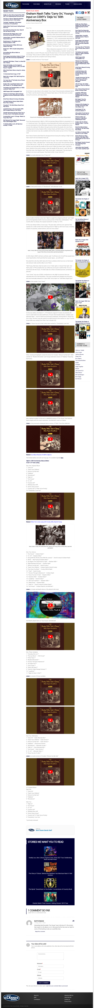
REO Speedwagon (79, 374)
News (37, 11)
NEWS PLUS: (30, 11)
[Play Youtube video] (50, 75)
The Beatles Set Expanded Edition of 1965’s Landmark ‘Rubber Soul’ (13, 88)
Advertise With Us (68, 995)
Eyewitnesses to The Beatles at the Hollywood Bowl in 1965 (12, 42)
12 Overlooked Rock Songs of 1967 (11, 74)
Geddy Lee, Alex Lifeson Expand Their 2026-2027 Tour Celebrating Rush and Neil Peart (14, 15)
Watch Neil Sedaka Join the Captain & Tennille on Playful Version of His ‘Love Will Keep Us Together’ (14, 66)
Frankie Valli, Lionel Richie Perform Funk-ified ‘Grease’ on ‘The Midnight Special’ (13, 84)
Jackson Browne (79, 354)
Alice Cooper (78, 352)
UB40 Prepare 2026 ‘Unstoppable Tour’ (12, 91)
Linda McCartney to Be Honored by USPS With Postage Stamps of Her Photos (13, 109)
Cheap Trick (78, 356)
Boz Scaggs (78, 376)
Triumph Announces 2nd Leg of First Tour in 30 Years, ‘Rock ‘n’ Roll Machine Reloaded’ (14, 113)
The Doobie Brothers (80, 360)
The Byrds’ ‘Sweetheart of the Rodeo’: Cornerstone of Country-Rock (12, 23)
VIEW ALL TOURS (79, 350)
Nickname (40, 963)
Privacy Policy (67, 1001)
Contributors (37, 999)
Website (39, 975)
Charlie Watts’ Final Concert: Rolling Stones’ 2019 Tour (50, 903)
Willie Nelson (78, 372)
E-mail (39, 969)
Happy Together (79, 366)
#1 (74, 921)
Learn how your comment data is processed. (57, 986)
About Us (36, 995)
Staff (35, 997)
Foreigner (77, 364)
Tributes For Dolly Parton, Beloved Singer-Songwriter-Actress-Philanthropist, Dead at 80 (13, 95)
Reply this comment (40, 931)
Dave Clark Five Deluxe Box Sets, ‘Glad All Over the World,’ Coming (13, 30)
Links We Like (67, 997)
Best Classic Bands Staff (35, 23)
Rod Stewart (78, 378)
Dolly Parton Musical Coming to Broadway (13, 99)
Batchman (39, 921)
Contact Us (67, 999)
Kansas (77, 368)
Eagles (77, 362)
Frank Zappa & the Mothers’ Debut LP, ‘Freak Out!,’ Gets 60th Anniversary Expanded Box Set (14, 58)
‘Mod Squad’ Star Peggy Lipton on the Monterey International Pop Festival (12, 34)
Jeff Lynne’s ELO (79, 370)
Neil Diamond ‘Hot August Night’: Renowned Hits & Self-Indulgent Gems (14, 121)
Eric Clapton (78, 358)
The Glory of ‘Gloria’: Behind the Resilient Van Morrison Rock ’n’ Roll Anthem (13, 19)
